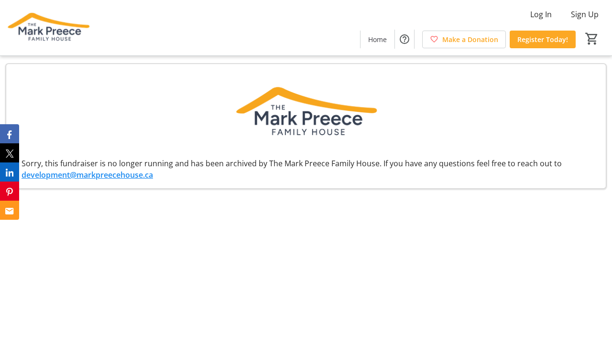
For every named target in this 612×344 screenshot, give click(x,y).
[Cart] (592, 38)
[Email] (9, 210)
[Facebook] (9, 133)
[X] (9, 152)
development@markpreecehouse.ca (87, 175)
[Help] (404, 39)
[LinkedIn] (9, 172)
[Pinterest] (9, 191)
